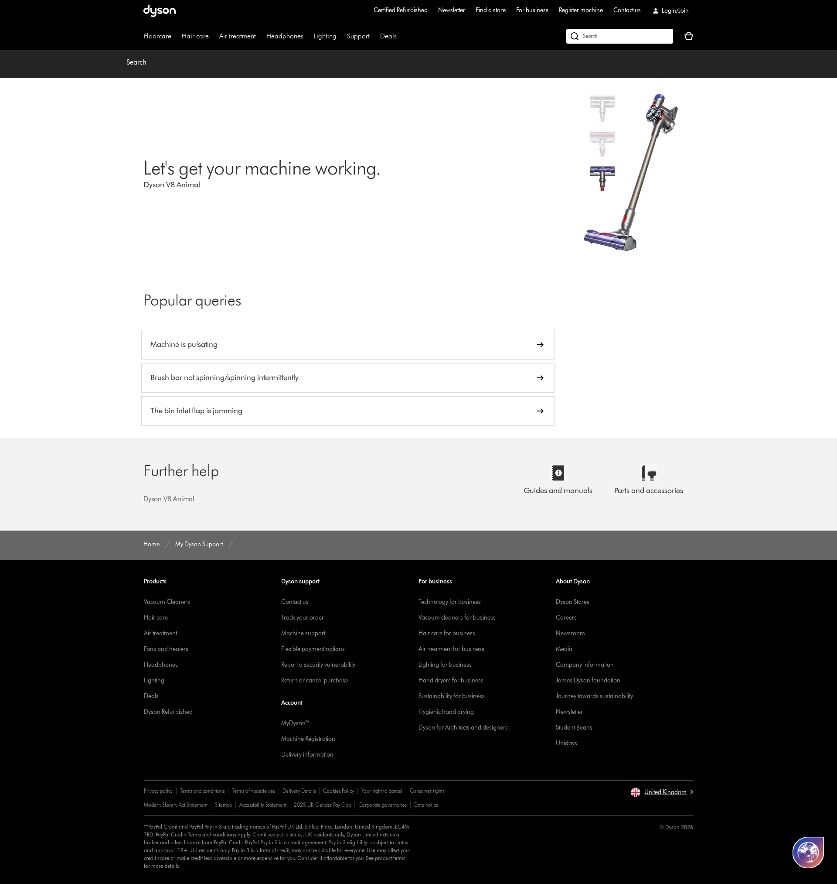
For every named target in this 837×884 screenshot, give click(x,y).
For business (532, 10)
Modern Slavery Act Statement (176, 805)
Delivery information (307, 754)
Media (564, 649)
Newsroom (570, 633)
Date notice (426, 805)
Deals (388, 36)
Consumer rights (427, 791)
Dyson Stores (572, 602)
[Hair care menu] (213, 36)
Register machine (581, 10)
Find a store (491, 10)
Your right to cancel (381, 791)
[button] (661, 792)
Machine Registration (308, 739)
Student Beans (574, 727)
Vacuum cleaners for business (457, 617)
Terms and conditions (202, 791)
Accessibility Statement (262, 805)
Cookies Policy (338, 791)
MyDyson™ (295, 723)
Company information (585, 664)
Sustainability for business (451, 696)
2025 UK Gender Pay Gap (322, 805)
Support (358, 36)
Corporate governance (382, 805)
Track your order (302, 617)
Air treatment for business (451, 649)
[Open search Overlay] (619, 36)
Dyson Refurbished (168, 712)
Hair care (195, 36)
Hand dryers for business (450, 680)
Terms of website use (253, 791)
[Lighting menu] (341, 36)
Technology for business (449, 602)
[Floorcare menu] (175, 36)
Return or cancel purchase (314, 680)
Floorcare (157, 36)
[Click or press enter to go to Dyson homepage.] (159, 11)
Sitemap (223, 805)
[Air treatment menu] (260, 36)
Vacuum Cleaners (167, 602)
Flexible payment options (313, 649)
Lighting (325, 36)
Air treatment (237, 36)
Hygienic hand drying (446, 712)
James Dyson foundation (588, 680)
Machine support (303, 633)
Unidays (566, 743)
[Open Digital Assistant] (808, 852)
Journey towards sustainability (594, 696)
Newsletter (451, 10)
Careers (566, 617)
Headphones (284, 36)
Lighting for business (445, 664)
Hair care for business (446, 633)
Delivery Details (299, 791)
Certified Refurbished (401, 10)
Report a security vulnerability (318, 664)
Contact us (627, 10)
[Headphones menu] (307, 36)
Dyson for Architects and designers (463, 727)
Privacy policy (158, 791)
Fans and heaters (166, 649)
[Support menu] (374, 36)
